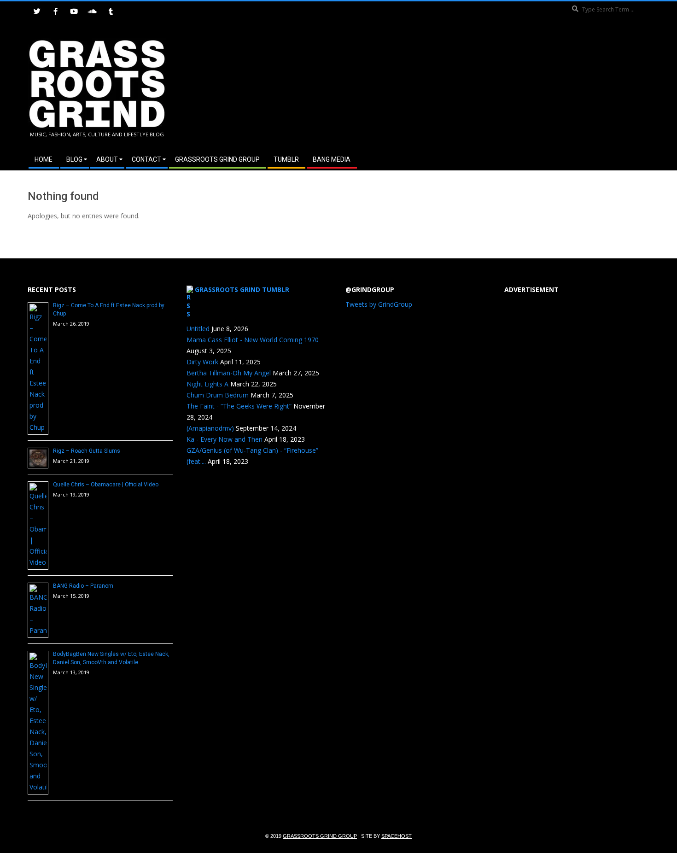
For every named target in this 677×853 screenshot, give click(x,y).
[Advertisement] (493, 87)
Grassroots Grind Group (320, 836)
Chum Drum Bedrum (218, 395)
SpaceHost (396, 836)
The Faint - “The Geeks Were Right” (239, 406)
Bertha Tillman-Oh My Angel (229, 372)
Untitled (198, 328)
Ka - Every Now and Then (225, 439)
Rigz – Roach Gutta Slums (86, 451)
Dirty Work (202, 361)
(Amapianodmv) (210, 428)
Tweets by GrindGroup (378, 304)
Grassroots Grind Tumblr (242, 289)
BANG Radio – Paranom (83, 586)
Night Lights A (207, 384)
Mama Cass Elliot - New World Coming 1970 (253, 339)
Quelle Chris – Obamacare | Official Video (105, 484)
